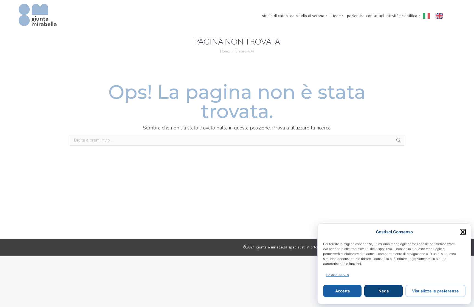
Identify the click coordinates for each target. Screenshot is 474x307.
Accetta (342, 291)
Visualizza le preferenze (435, 291)
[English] (441, 15)
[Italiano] (428, 15)
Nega (384, 291)
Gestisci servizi (337, 275)
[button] (462, 232)
